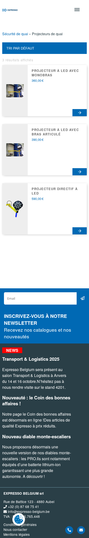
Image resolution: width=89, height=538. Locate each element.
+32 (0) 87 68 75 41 (23, 506)
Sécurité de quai (15, 33)
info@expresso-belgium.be (28, 511)
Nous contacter (15, 529)
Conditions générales (20, 524)
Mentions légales (16, 534)
